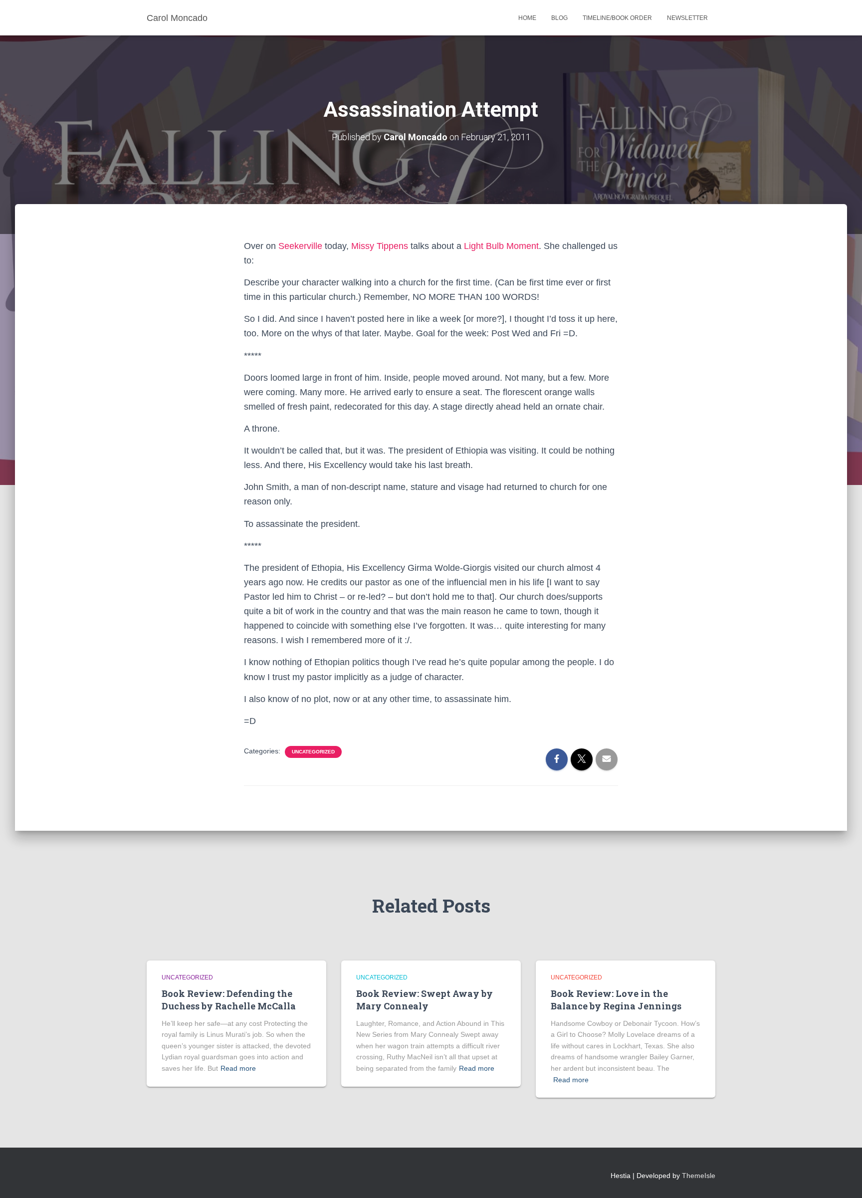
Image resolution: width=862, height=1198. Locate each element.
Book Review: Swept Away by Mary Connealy (424, 999)
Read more (238, 1068)
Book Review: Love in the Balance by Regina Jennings (616, 999)
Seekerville (300, 246)
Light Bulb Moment (501, 246)
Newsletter (687, 17)
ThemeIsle (698, 1176)
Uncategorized (313, 751)
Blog (559, 17)
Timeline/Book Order (617, 17)
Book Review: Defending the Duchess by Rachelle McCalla (229, 999)
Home (527, 17)
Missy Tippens (379, 246)
